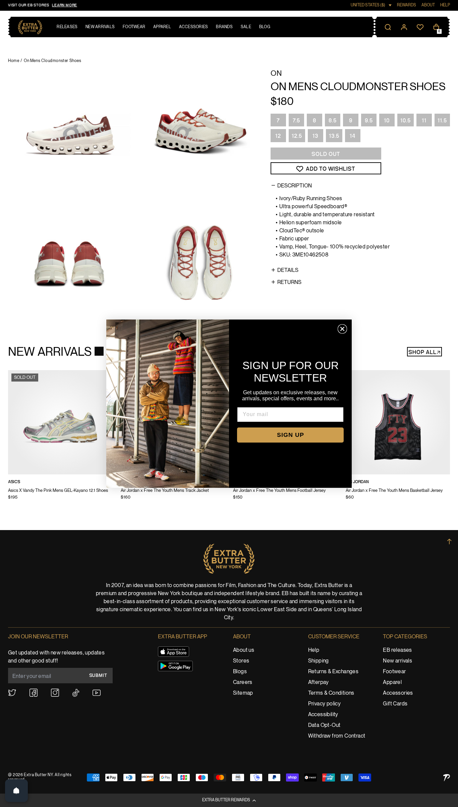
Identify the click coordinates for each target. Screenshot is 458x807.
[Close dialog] (342, 329)
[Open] (16, 790)
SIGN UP (290, 434)
